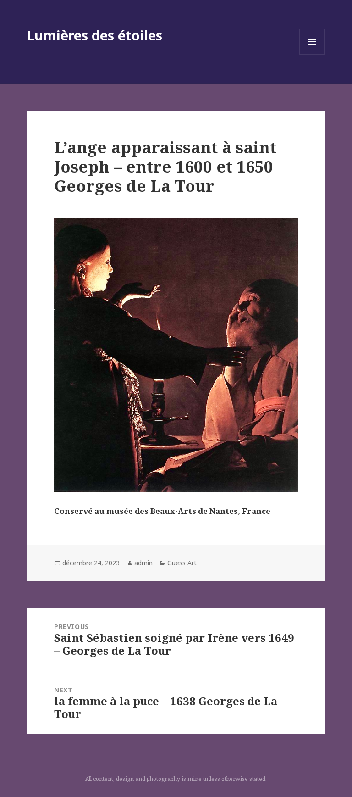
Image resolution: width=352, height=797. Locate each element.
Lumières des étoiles (94, 35)
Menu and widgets (312, 54)
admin (143, 562)
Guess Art (182, 562)
